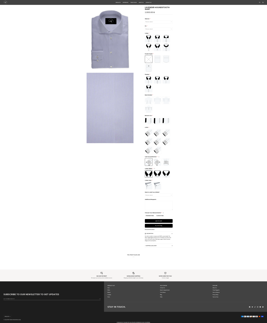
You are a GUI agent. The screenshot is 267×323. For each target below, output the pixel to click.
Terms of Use (215, 297)
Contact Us (162, 287)
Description (149, 233)
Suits (108, 287)
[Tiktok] (255, 307)
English (7, 316)
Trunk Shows (163, 292)
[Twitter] (252, 307)
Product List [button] (111, 285)
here (168, 278)
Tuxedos (109, 294)
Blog (161, 294)
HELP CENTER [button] (163, 285)
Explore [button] (215, 285)
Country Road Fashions (11, 319)
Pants (108, 297)
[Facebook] (249, 307)
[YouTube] (260, 307)
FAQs (161, 297)
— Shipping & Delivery (151, 245)
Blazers (109, 292)
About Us (215, 287)
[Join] (99, 299)
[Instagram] (257, 307)
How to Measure (216, 292)
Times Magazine (216, 290)
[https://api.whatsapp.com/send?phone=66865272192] (263, 307)
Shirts (108, 290)
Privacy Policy (215, 294)
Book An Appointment (165, 290)
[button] (118, 2)
